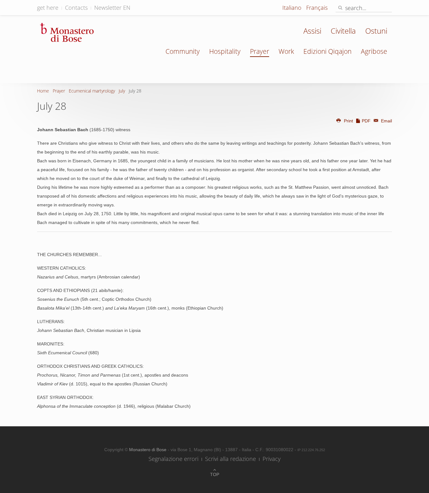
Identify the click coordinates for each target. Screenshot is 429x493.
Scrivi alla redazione (230, 458)
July (122, 91)
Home (43, 91)
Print (348, 120)
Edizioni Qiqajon (327, 51)
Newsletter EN (112, 7)
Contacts (76, 7)
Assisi (312, 30)
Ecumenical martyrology (92, 91)
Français (317, 7)
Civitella (343, 30)
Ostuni (376, 30)
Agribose (374, 51)
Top (214, 474)
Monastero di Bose (148, 449)
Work (286, 51)
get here (47, 7)
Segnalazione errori (173, 458)
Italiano (292, 7)
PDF (366, 120)
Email (386, 120)
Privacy (271, 458)
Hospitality (225, 51)
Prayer (259, 51)
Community (183, 51)
